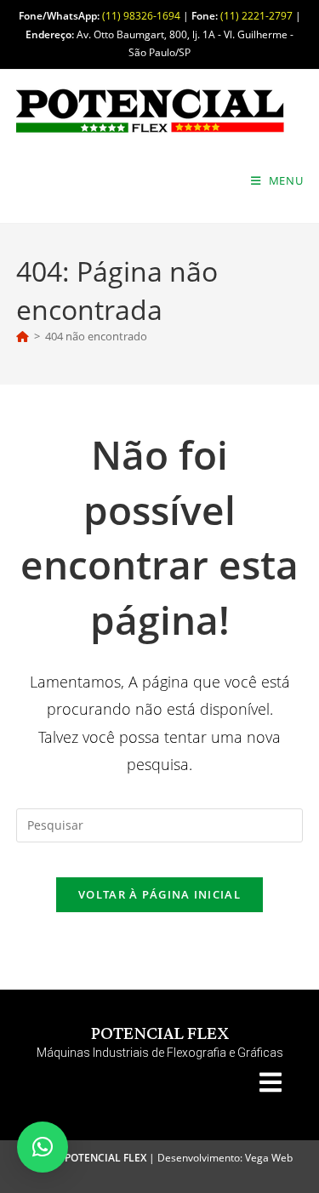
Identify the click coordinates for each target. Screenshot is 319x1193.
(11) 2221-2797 (256, 16)
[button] (42, 1147)
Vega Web (269, 1157)
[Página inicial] (22, 336)
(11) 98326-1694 (141, 16)
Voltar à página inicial (159, 894)
